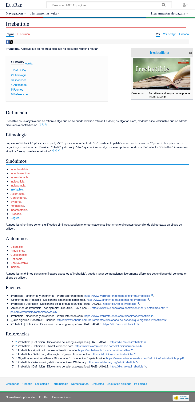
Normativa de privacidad (21, 397)
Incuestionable (19, 177)
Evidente (15, 201)
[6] (59, 150)
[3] (46, 123)
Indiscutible (17, 181)
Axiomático (17, 193)
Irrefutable (16, 189)
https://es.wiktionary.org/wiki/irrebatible (111, 362)
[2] (43, 123)
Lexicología (42, 384)
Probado (15, 214)
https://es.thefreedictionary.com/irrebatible (104, 350)
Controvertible (19, 263)
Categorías (12, 384)
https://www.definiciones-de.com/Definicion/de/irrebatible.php (144, 358)
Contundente (18, 197)
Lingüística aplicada (119, 384)
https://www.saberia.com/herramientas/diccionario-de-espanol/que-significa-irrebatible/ (110, 320)
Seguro (14, 218)
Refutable (16, 259)
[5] (56, 150)
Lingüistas (97, 384)
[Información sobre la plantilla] (190, 52)
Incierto (15, 267)
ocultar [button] (29, 63)
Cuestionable (18, 254)
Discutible (16, 246)
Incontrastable (19, 169)
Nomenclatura (80, 384)
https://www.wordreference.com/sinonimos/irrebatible (117, 295)
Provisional (17, 250)
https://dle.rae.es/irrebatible (119, 304)
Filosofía (27, 384)
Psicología (140, 384)
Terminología (60, 384)
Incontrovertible (20, 173)
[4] (53, 150)
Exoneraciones (61, 397)
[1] (40, 123)
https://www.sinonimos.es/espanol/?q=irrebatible (116, 299)
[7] (62, 150)
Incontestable (18, 210)
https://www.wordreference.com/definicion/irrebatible (107, 346)
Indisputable (17, 185)
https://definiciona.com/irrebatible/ (112, 354)
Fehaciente (17, 205)
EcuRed (14, 5)
